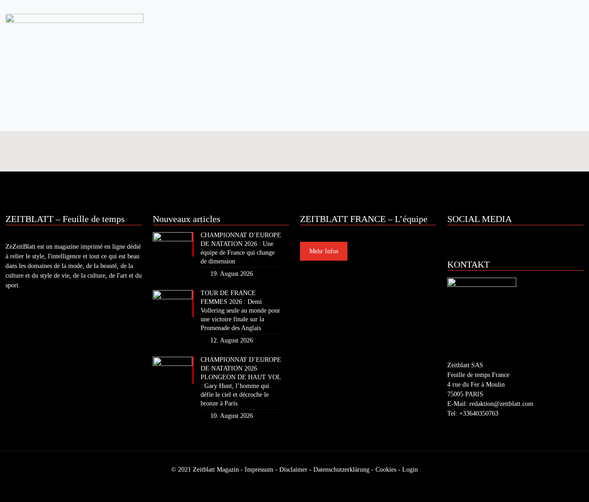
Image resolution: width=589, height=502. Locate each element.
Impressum (259, 469)
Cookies (385, 469)
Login (410, 469)
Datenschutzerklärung (341, 469)
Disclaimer (293, 469)
